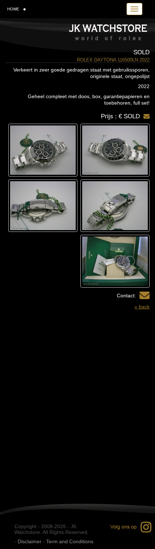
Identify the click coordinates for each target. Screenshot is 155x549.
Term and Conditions (69, 541)
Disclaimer (29, 541)
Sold (141, 52)
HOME (13, 9)
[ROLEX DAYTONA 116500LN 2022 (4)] (43, 205)
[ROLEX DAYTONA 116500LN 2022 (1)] (115, 150)
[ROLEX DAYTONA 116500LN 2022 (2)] (43, 150)
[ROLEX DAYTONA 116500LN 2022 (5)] (115, 261)
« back (142, 307)
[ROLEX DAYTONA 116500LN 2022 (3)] (115, 205)
